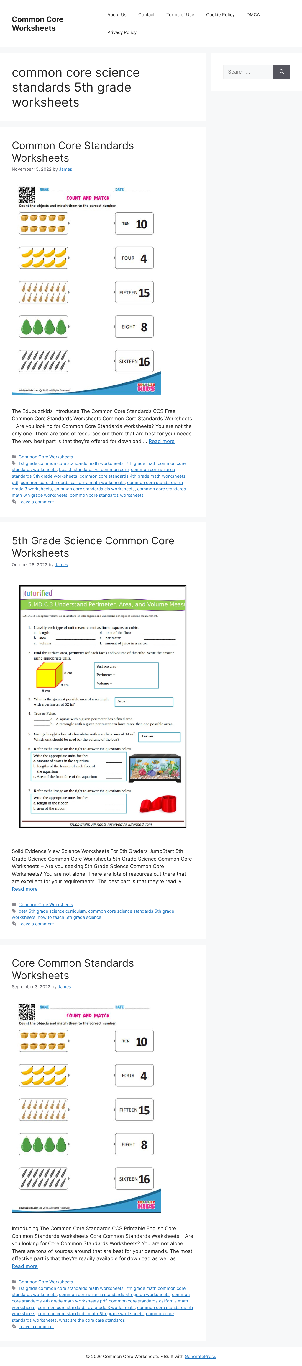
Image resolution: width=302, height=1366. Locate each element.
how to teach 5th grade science (69, 917)
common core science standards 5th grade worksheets (114, 1294)
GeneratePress (200, 1356)
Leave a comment (36, 501)
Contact (146, 14)
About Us (117, 14)
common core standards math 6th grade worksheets (91, 1313)
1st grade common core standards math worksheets (71, 463)
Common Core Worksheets (37, 23)
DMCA (253, 14)
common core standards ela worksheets (94, 488)
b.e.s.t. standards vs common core (94, 469)
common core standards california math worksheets (73, 482)
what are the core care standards (92, 1320)
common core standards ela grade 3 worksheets (86, 1307)
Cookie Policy (220, 14)
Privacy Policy (122, 32)
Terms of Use (180, 14)
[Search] (281, 72)
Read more (162, 441)
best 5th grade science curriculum (52, 911)
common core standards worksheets (107, 495)
